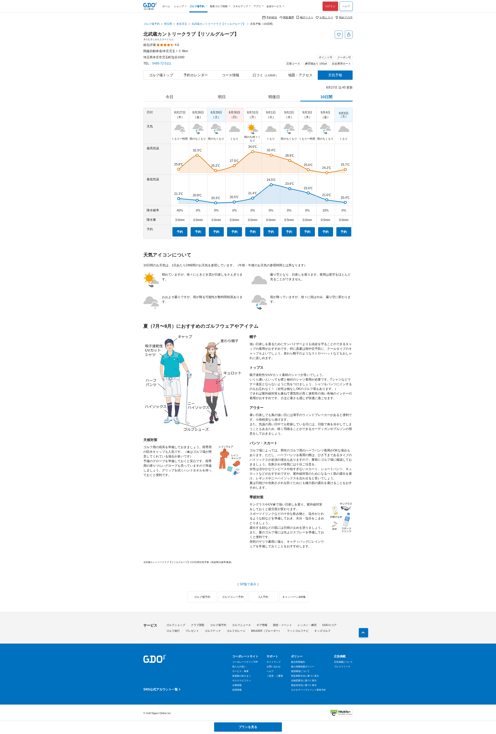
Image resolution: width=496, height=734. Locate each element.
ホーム (166, 6)
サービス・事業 (240, 671)
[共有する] (349, 34)
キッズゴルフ (322, 630)
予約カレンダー (195, 75)
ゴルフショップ (175, 625)
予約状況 (271, 17)
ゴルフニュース (241, 625)
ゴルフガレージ (235, 630)
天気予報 (335, 75)
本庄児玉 (181, 23)
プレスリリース (342, 666)
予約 (180, 231)
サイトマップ (274, 662)
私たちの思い (239, 666)
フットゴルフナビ (298, 630)
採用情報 (237, 689)
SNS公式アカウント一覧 (160, 689)
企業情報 (237, 685)
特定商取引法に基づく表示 (305, 676)
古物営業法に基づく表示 (304, 680)
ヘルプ (346, 6)
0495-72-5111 (161, 63)
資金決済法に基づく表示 (304, 685)
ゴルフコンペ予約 (233, 596)
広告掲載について (343, 662)
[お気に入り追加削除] (339, 34)
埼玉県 (168, 23)
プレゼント (192, 630)
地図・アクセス (300, 75)
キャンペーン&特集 (294, 596)
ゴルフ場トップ (161, 75)
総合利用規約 (298, 662)
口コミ (265, 75)
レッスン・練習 (307, 625)
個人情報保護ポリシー (302, 666)
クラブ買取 (197, 625)
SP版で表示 (248, 584)
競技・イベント (282, 625)
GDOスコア (329, 625)
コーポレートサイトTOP (245, 662)
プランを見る (248, 727)
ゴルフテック (213, 630)
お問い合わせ (274, 666)
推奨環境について (300, 671)
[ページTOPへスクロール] (363, 632)
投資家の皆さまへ (241, 676)
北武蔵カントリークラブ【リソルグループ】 (218, 23)
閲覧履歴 (288, 17)
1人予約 (263, 596)
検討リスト (306, 17)
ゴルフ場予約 (151, 23)
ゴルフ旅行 (173, 630)
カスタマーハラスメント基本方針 (308, 689)
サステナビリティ (241, 680)
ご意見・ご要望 (275, 676)
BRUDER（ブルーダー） (266, 630)
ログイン (330, 6)
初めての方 (346, 17)
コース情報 (230, 75)
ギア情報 (262, 625)
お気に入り (326, 17)
